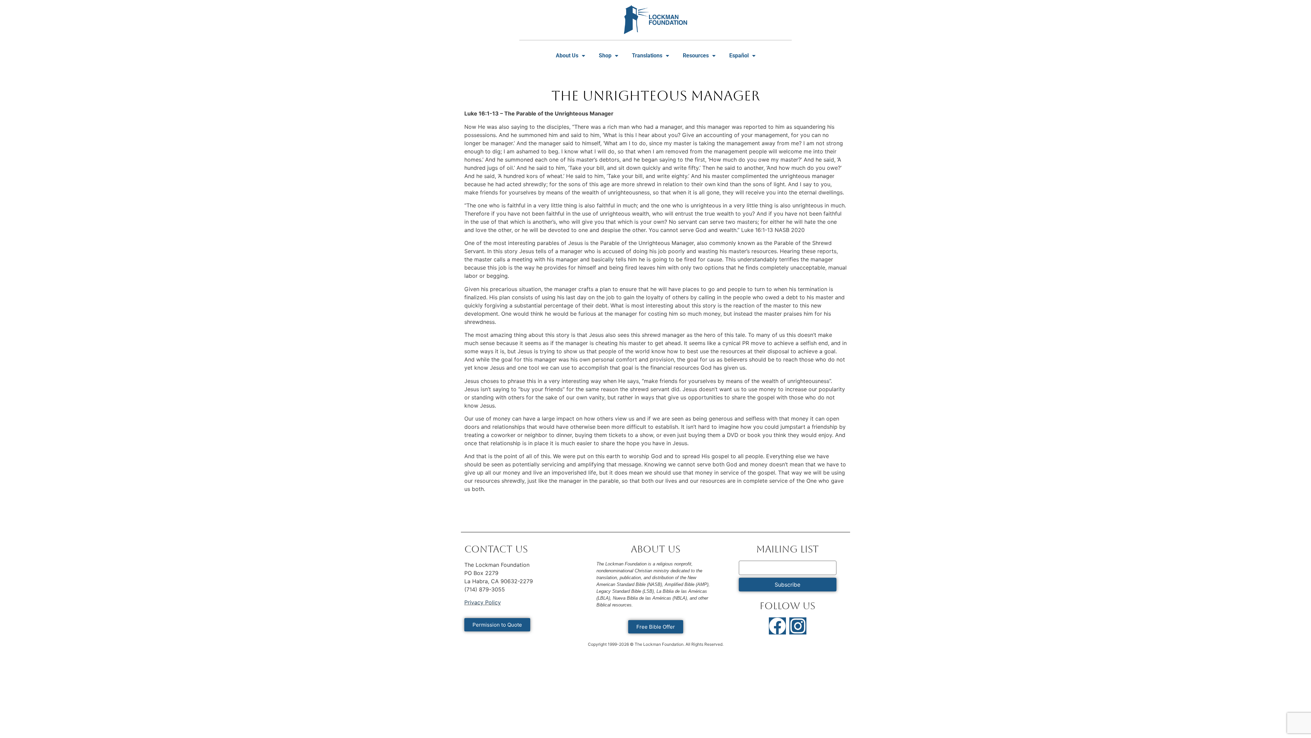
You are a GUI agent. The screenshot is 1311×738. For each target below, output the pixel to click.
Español (739, 55)
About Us (567, 55)
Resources (696, 55)
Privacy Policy (482, 602)
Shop (605, 55)
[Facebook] (777, 625)
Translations (647, 55)
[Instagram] (797, 625)
